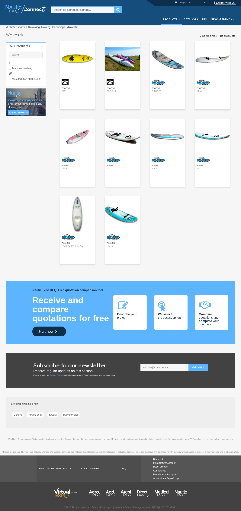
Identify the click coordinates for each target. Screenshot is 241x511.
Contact (77, 48)
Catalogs (191, 19)
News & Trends (221, 19)
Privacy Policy (56, 375)
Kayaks (53, 415)
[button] (26, 46)
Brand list (158, 459)
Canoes (18, 415)
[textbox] (82, 9)
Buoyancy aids (70, 415)
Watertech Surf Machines (26, 79)
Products (170, 19)
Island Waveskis (22, 68)
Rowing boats (35, 415)
